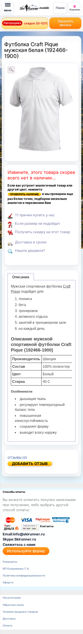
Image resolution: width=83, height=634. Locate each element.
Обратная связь (13, 604)
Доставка (9, 618)
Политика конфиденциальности (24, 575)
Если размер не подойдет (37, 223)
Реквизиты (10, 561)
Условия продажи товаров (20, 611)
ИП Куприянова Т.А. (16, 568)
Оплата (7, 625)
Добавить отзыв (30, 463)
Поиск (60, 8)
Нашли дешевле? (30, 250)
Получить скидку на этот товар (42, 232)
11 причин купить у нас (35, 215)
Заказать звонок (65, 23)
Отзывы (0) (17, 457)
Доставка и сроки (30, 242)
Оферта (8, 582)
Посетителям (12, 597)
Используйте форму (26, 551)
